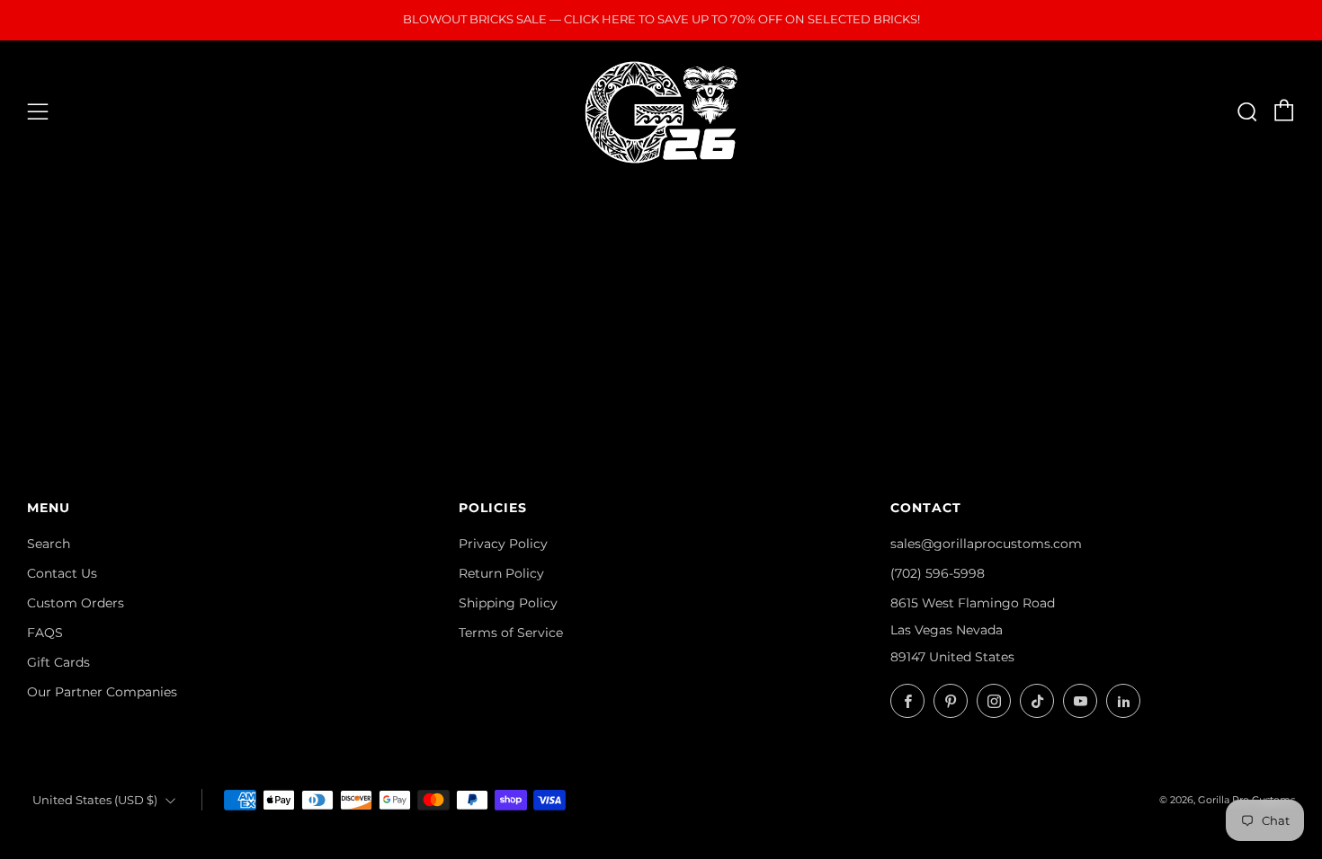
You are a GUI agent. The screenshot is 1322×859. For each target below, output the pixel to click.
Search (48, 544)
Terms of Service (511, 632)
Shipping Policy (508, 603)
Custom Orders (75, 603)
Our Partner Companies (102, 692)
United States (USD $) (94, 800)
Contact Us (62, 573)
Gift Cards (58, 662)
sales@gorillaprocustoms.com (986, 544)
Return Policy (501, 573)
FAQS (45, 632)
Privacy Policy (503, 544)
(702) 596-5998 (937, 573)
